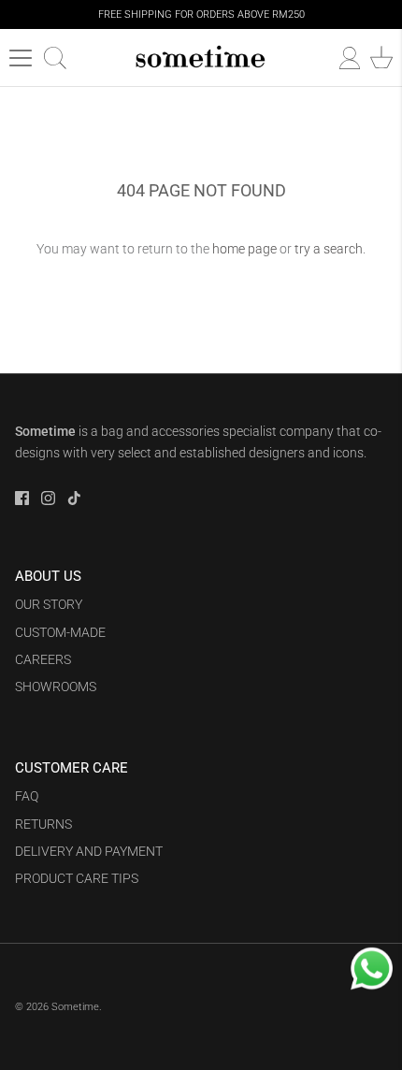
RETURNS (43, 824)
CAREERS (43, 659)
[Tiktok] (74, 498)
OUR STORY (48, 604)
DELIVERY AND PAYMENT (89, 851)
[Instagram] (48, 498)
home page (244, 248)
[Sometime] (201, 57)
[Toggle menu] (20, 58)
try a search (328, 248)
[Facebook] (22, 498)
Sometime (75, 1007)
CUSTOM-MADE (60, 632)
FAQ (26, 795)
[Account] (340, 58)
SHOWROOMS (55, 686)
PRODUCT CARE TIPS (76, 878)
